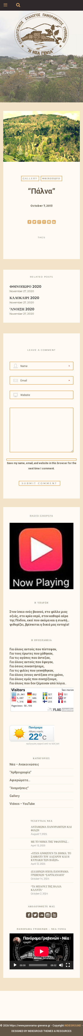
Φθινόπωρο (51, 178)
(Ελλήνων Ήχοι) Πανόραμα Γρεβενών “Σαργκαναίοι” (50, 873)
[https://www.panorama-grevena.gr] (41, 33)
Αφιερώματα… (20, 780)
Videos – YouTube (22, 803)
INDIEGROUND (72, 1025)
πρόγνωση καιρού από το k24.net (42, 744)
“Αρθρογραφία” (20, 772)
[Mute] (61, 965)
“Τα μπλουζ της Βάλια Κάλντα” (46, 888)
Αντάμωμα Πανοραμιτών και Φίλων (51, 828)
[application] (41, 951)
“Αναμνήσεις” (19, 788)
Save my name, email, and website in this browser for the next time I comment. (41, 466)
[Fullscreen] (68, 965)
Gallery (30, 178)
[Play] (15, 965)
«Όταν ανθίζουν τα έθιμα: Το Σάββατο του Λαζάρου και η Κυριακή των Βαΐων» (51, 857)
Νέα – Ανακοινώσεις (24, 764)
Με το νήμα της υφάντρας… (50, 841)
